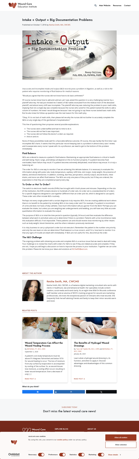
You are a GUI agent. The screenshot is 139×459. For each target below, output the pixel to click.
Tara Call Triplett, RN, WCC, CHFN (87, 349)
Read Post (30, 379)
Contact (127, 5)
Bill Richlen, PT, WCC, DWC (36, 349)
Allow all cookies (120, 437)
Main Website (104, 5)
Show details (113, 455)
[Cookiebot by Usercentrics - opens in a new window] (14, 454)
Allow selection (121, 445)
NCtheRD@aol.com (79, 249)
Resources (117, 5)
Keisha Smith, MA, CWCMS (59, 25)
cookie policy (62, 440)
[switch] (62, 454)
